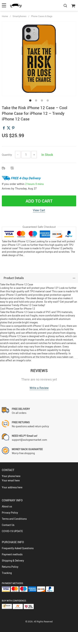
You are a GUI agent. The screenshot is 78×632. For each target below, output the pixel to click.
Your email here (11, 480)
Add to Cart (39, 201)
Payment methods (12, 554)
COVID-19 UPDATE (12, 531)
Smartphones (19, 16)
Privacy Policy (10, 512)
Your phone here (11, 476)
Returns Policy (10, 566)
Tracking (7, 573)
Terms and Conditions (14, 518)
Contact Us (8, 525)
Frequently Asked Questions (18, 548)
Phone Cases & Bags (41, 16)
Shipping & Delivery (13, 560)
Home (5, 16)
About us (7, 506)
